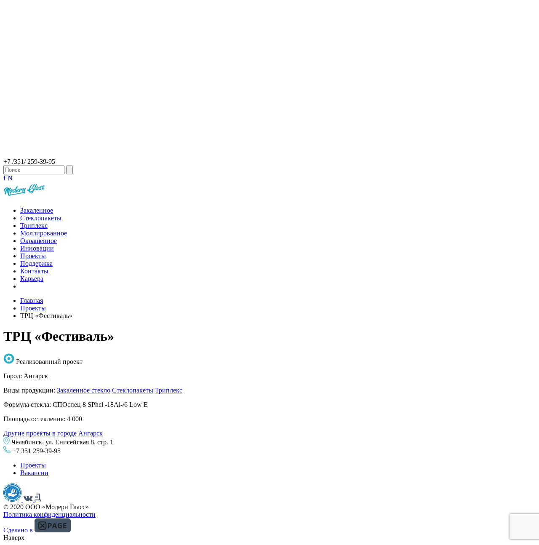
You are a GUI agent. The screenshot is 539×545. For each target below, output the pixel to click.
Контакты (34, 271)
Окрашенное (38, 240)
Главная (31, 300)
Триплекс (34, 225)
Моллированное (43, 233)
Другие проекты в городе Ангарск (53, 433)
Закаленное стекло (83, 390)
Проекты (33, 255)
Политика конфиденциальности (49, 514)
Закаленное (36, 210)
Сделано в (19, 530)
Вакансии (34, 472)
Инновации (37, 248)
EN (8, 178)
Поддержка (36, 263)
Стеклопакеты (40, 218)
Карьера (31, 278)
